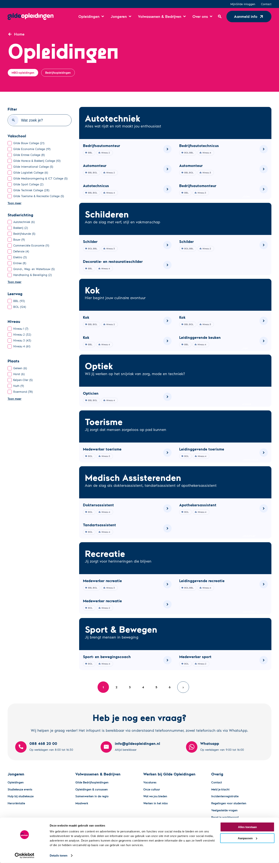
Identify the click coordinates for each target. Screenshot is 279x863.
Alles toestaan (247, 827)
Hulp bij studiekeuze (21, 796)
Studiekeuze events (20, 789)
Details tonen (58, 855)
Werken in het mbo (155, 803)
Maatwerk (81, 803)
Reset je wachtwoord (225, 817)
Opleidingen (16, 782)
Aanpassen (245, 838)
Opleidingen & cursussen (91, 789)
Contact (266, 4)
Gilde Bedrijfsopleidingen (92, 782)
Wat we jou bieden (155, 796)
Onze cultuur (151, 789)
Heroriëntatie (16, 803)
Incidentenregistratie (225, 796)
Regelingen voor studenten (228, 803)
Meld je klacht (220, 789)
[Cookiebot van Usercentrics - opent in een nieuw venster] (24, 855)
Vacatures (149, 782)
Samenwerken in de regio (92, 796)
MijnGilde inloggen (242, 4)
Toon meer (14, 203)
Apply (13, 120)
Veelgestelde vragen (224, 810)
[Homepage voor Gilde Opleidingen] (31, 16)
